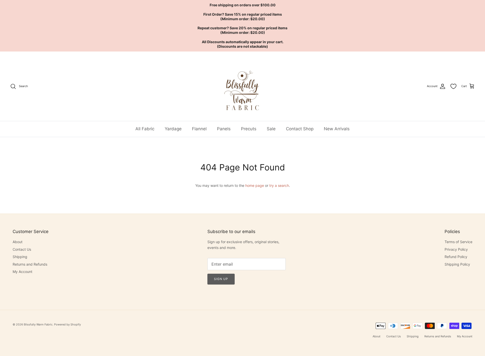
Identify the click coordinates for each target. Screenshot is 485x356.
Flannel (199, 128)
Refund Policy (456, 257)
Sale (271, 128)
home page (254, 185)
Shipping (20, 257)
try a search (279, 185)
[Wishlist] (453, 86)
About (17, 242)
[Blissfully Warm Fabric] (242, 86)
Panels (224, 128)
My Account (22, 271)
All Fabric (144, 128)
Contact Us (22, 249)
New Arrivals (337, 128)
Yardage (173, 128)
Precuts (248, 128)
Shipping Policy (457, 264)
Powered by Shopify (67, 324)
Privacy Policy (456, 249)
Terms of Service (458, 242)
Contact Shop (299, 128)
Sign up (221, 279)
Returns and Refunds (30, 264)
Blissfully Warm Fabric (38, 324)
